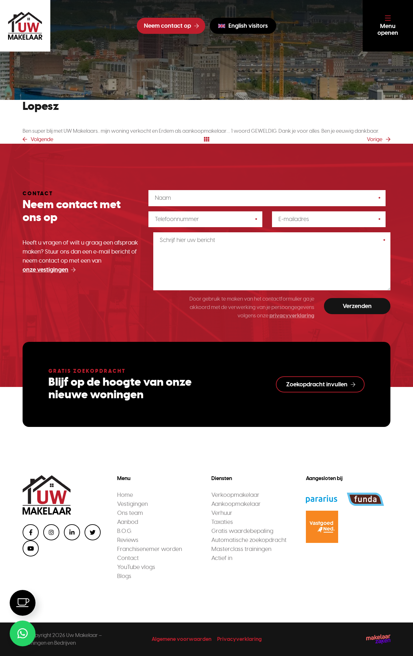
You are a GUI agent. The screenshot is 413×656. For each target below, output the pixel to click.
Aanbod (127, 522)
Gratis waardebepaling (242, 531)
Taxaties (222, 522)
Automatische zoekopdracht (249, 540)
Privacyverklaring (239, 639)
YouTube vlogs (136, 567)
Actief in (221, 558)
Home (125, 494)
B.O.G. (124, 531)
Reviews (127, 540)
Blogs (124, 576)
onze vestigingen (45, 269)
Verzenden (357, 306)
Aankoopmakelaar (236, 503)
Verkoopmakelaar (235, 494)
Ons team (130, 512)
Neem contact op (167, 25)
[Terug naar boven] (400, 643)
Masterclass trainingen (241, 549)
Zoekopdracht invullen (317, 384)
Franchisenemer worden (149, 549)
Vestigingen (132, 503)
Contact (128, 558)
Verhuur (221, 512)
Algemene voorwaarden (181, 639)
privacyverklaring (291, 316)
